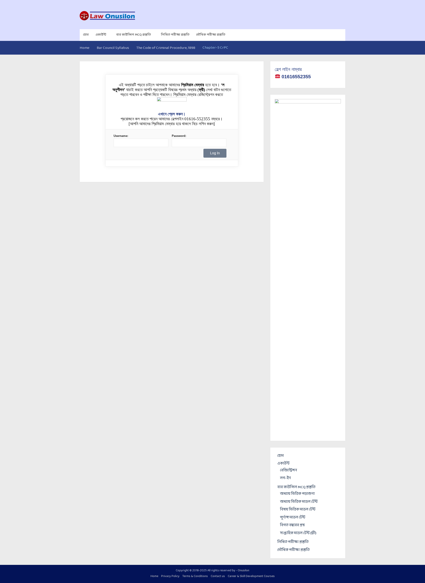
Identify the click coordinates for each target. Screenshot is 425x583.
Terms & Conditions (195, 576)
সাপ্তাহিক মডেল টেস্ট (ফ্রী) (298, 533)
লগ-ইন (285, 478)
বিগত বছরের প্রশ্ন (292, 525)
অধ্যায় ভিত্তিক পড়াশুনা (297, 494)
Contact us (218, 576)
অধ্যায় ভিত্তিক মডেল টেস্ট (299, 502)
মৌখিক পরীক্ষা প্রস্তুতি (210, 35)
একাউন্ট (100, 35)
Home (154, 576)
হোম (86, 35)
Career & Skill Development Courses (251, 576)
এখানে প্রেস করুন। (171, 114)
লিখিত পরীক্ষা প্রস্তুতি (175, 35)
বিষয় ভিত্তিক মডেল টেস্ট (297, 509)
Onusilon (243, 570)
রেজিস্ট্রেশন (288, 470)
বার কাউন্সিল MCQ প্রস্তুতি (133, 35)
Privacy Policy (170, 576)
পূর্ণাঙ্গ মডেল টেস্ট (292, 517)
